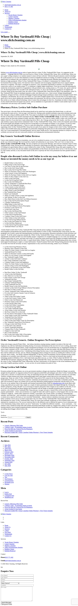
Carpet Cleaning (13, 16)
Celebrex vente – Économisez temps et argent (18, 427)
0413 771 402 (9, 557)
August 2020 (8, 462)
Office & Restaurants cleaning (17, 20)
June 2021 (8, 445)
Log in (7, 492)
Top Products (9, 479)
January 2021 (9, 453)
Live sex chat (9, 475)
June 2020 (8, 465)
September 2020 (9, 460)
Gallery (7, 25)
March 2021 (8, 450)
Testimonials (8, 27)
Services (7, 13)
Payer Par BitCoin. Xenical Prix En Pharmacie (19, 429)
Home (6, 10)
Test (6, 477)
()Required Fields (6, 604)
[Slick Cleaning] (6, 1)
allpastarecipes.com (58, 383)
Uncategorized (9, 480)
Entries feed (8, 494)
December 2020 (9, 455)
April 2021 (8, 448)
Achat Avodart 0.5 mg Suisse (13, 430)
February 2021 (9, 452)
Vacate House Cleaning (15, 15)
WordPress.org (9, 497)
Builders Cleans (13, 22)
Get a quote (4, 32)
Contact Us (8, 29)
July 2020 (7, 464)
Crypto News (9, 474)
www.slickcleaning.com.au (14, 72)
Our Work (8, 532)
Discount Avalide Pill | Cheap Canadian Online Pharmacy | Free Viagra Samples (29, 432)
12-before (7, 46)
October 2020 (9, 459)
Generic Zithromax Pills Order (14, 425)
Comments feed (9, 495)
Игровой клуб (9, 482)
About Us (7, 11)
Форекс (7, 484)
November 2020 (9, 457)
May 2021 (8, 447)
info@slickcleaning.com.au (13, 560)
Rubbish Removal (13, 23)
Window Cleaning (13, 18)
